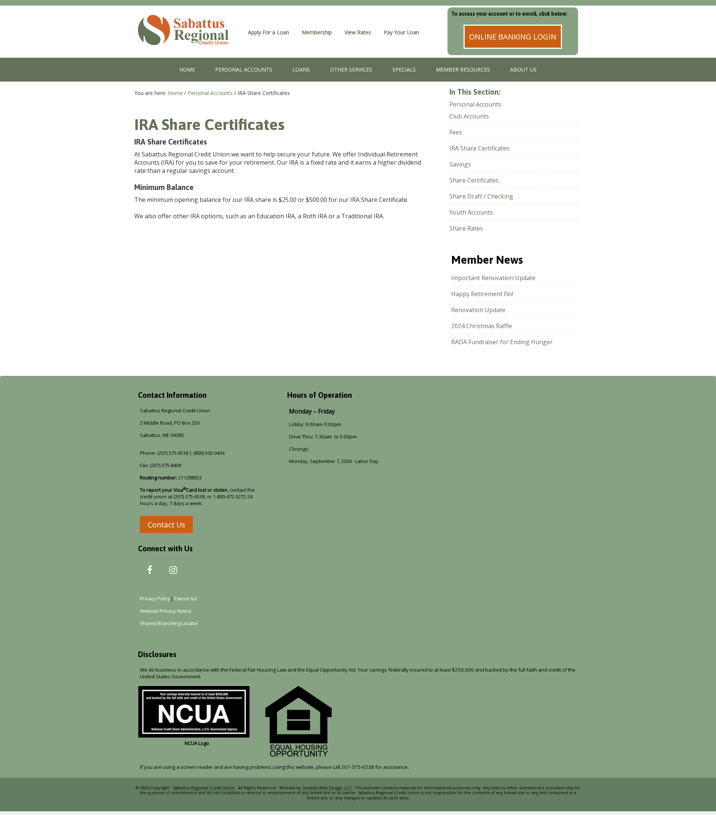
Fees (455, 132)
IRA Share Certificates (479, 148)
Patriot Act (186, 598)
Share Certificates (474, 180)
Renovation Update (478, 310)
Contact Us (166, 525)
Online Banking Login (512, 37)
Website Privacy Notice (165, 611)
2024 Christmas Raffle (481, 326)
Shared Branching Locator (169, 623)
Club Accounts (469, 116)
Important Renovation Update (493, 278)
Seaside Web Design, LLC (327, 787)
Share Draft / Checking (481, 196)
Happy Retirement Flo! (482, 294)
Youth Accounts (471, 212)
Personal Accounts (475, 104)
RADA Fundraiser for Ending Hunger (502, 342)
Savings (460, 164)
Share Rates (466, 228)
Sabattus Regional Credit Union (188, 39)
